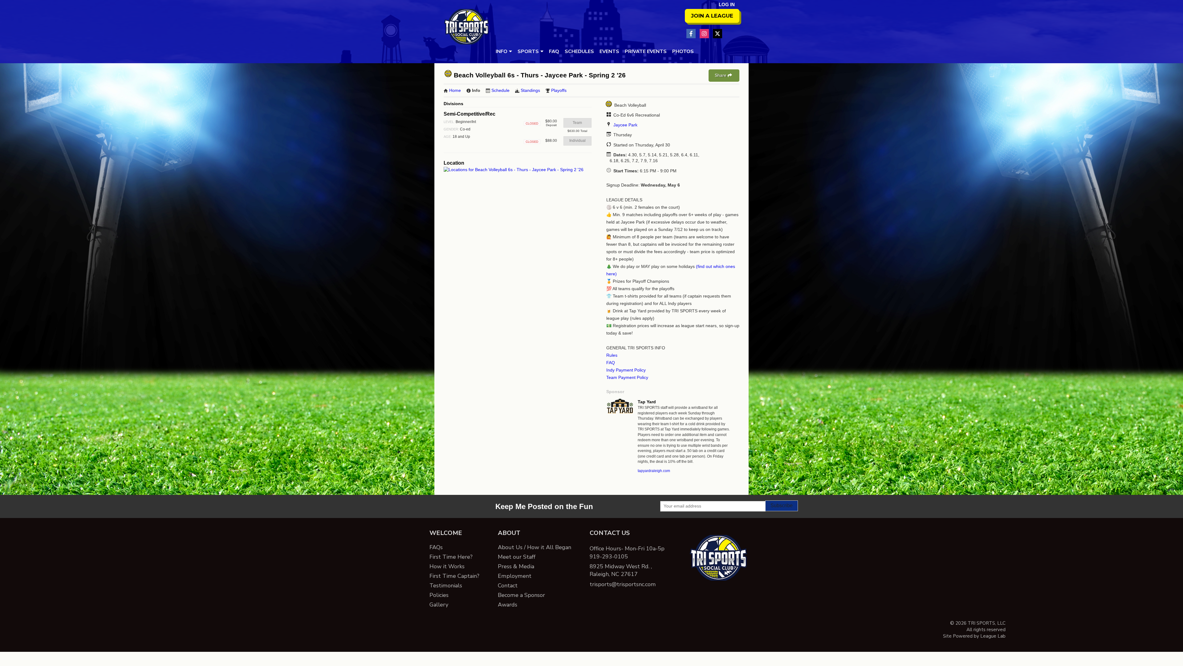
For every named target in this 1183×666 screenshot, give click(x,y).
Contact (508, 585)
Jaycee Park (625, 124)
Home (455, 90)
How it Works (447, 566)
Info (501, 51)
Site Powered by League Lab (974, 636)
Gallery (438, 604)
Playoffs (559, 90)
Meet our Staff (516, 557)
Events (609, 51)
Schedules (579, 51)
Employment (514, 576)
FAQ (554, 51)
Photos (683, 51)
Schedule (500, 90)
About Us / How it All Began (534, 547)
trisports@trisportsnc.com (623, 584)
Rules (611, 355)
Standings (530, 90)
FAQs (436, 547)
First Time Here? (451, 557)
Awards (507, 604)
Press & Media (516, 566)
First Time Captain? (454, 576)
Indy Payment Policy (626, 370)
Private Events (646, 51)
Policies (439, 595)
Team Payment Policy (627, 377)
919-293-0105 (609, 556)
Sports (528, 51)
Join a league (712, 16)
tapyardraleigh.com (654, 471)
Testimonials (445, 585)
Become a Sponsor (521, 595)
